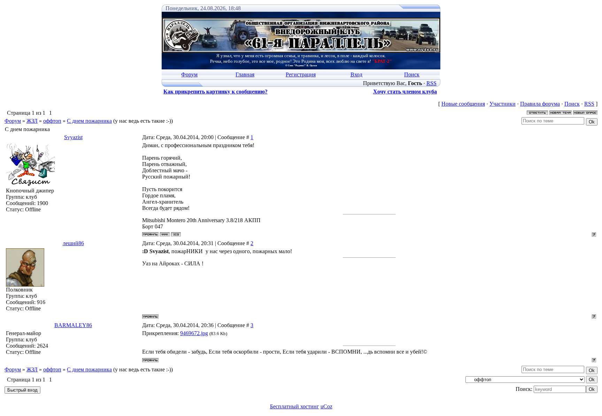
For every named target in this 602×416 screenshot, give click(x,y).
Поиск (411, 74)
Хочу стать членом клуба (405, 91)
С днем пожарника (89, 121)
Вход (356, 74)
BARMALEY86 (73, 325)
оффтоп (52, 121)
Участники (502, 104)
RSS (431, 83)
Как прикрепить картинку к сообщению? (215, 91)
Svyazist (73, 137)
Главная (245, 74)
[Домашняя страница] (165, 234)
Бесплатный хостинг (294, 406)
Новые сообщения (463, 104)
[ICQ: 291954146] (176, 234)
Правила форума (540, 104)
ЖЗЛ (32, 121)
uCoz (326, 406)
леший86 (73, 243)
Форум (189, 74)
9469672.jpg (194, 333)
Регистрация (301, 74)
